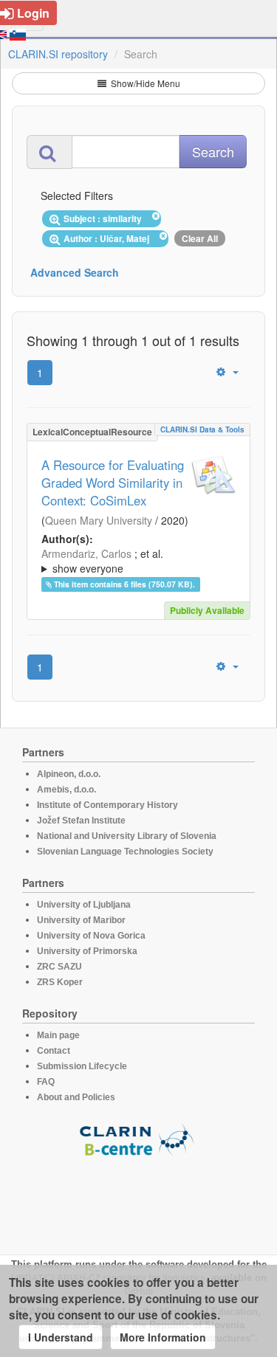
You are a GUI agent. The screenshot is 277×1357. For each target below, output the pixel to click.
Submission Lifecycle (82, 1066)
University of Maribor (81, 920)
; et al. (102, 561)
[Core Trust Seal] (139, 1199)
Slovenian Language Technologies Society (125, 851)
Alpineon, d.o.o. (68, 774)
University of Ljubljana (84, 905)
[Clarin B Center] (139, 1139)
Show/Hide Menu (144, 83)
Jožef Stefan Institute (81, 820)
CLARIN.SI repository (58, 53)
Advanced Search (74, 272)
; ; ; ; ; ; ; (131, 561)
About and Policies (76, 1097)
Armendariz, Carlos (86, 553)
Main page (58, 1035)
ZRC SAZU (59, 966)
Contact (53, 1051)
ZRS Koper (60, 982)
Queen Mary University (98, 520)
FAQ (46, 1082)
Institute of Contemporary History (107, 805)
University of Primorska (87, 951)
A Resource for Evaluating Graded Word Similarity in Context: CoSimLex (112, 482)
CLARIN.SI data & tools (202, 429)
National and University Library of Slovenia (126, 836)
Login (33, 12)
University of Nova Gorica (91, 935)
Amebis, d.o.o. (66, 789)
